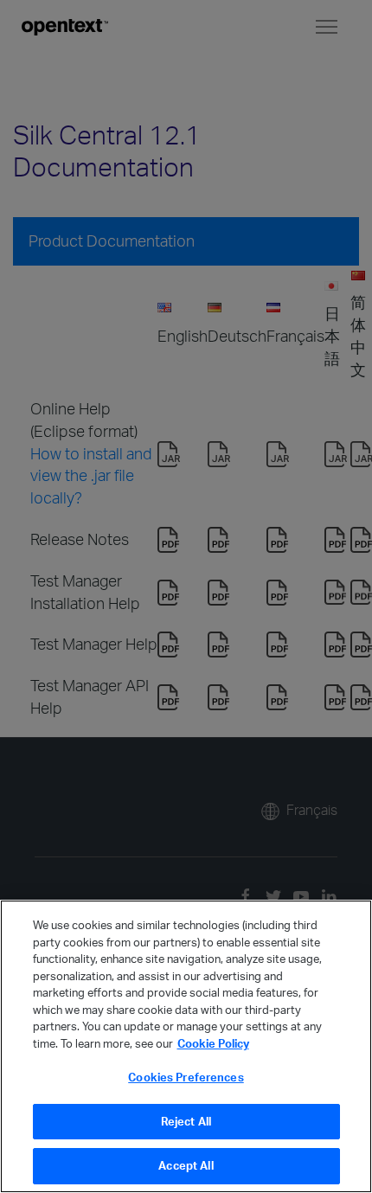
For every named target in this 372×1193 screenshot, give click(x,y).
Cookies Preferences (185, 1077)
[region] (186, 1046)
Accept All (185, 1165)
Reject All (186, 1121)
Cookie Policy (213, 1043)
